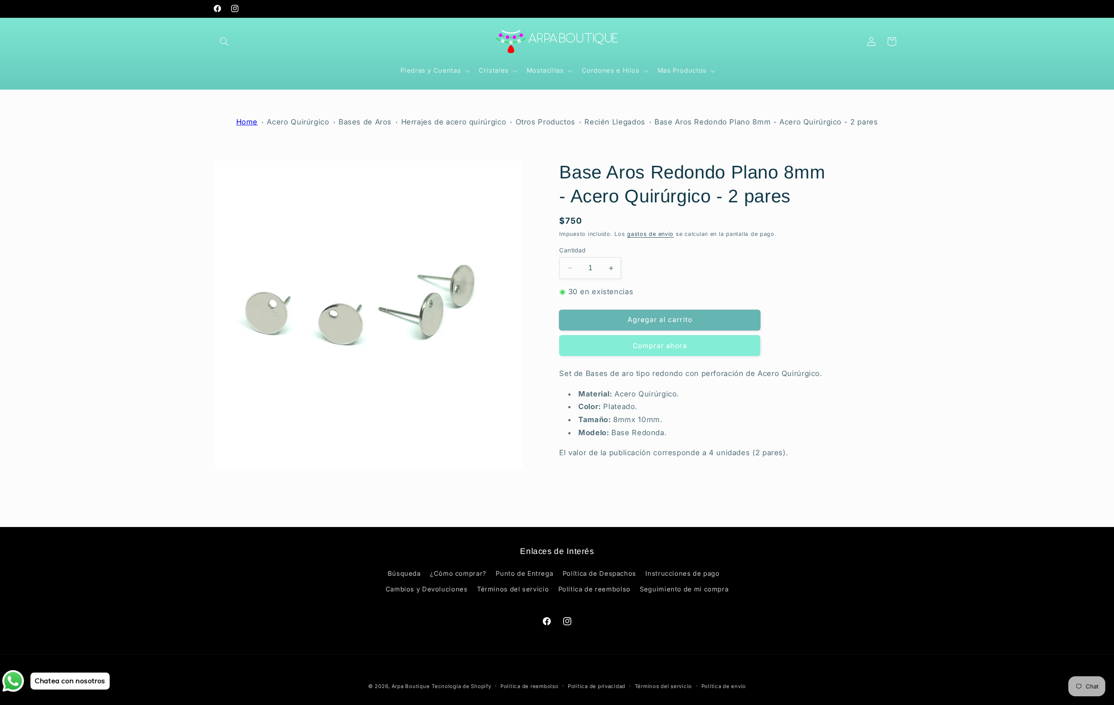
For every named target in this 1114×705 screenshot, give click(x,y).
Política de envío (723, 686)
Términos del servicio (513, 589)
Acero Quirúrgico (298, 122)
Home (247, 122)
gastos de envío (650, 234)
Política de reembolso (594, 589)
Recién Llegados (614, 122)
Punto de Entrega (524, 573)
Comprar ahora (660, 346)
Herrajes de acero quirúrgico (454, 122)
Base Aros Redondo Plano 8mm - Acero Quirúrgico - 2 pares (766, 122)
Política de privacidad (596, 686)
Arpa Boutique (411, 686)
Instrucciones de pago (682, 573)
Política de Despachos (599, 573)
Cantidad (572, 250)
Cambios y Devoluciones (427, 589)
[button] (225, 41)
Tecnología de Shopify (461, 686)
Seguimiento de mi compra (684, 589)
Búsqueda (404, 573)
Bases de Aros (365, 122)
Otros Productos (545, 122)
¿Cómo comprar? (458, 573)
